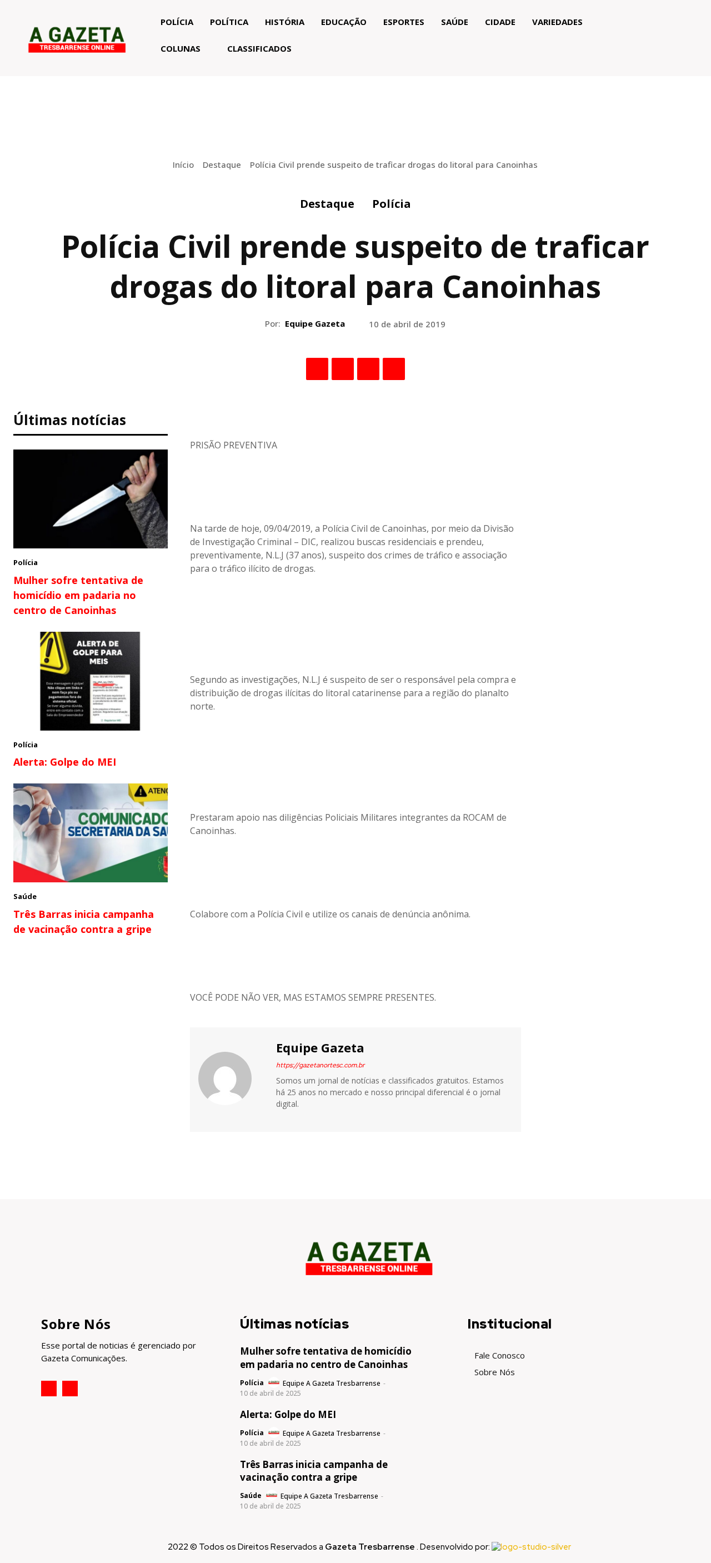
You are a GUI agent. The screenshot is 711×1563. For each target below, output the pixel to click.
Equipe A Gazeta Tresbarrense (331, 1383)
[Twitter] (343, 369)
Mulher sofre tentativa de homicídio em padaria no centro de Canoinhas (78, 595)
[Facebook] (317, 369)
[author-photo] (274, 1383)
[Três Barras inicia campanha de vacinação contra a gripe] (90, 832)
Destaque (222, 164)
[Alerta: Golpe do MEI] (90, 681)
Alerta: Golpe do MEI (64, 761)
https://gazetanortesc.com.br (320, 1065)
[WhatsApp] (394, 369)
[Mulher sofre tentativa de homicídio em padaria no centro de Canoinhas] (90, 499)
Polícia (391, 203)
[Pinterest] (368, 369)
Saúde (25, 896)
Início (183, 164)
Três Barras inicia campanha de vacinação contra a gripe (314, 1471)
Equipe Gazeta (315, 323)
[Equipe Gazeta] (231, 1078)
